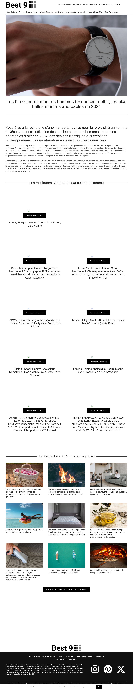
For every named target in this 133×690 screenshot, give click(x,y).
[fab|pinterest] (107, 669)
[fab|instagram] (95, 669)
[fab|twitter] (120, 669)
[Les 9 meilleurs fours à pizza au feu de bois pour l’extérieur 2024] (108, 545)
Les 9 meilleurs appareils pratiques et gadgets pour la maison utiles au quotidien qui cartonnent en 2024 (108, 491)
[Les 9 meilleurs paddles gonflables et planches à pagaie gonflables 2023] (66, 545)
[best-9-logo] (21, 5)
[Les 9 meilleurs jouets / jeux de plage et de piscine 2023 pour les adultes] (24, 504)
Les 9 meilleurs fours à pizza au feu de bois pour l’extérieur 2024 (107, 571)
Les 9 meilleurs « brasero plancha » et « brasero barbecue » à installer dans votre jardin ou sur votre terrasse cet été (65, 491)
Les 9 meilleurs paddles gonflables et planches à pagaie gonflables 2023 (64, 571)
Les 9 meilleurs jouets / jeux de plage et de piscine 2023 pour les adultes (24, 531)
